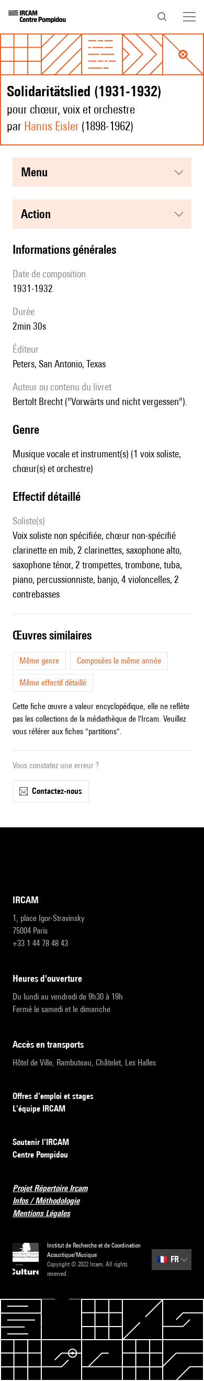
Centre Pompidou (40, 1155)
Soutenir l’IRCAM (41, 1142)
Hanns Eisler (51, 126)
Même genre (39, 661)
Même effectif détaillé (52, 683)
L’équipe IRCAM (39, 1109)
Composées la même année (119, 661)
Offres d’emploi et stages (53, 1096)
